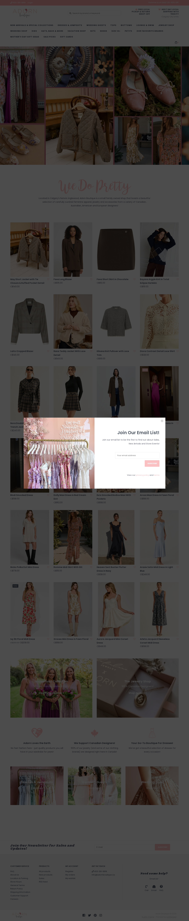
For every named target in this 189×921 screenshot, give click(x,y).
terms (156, 475)
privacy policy (142, 475)
